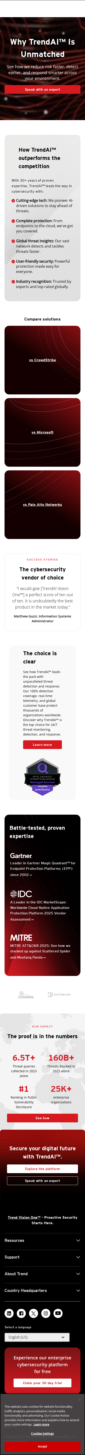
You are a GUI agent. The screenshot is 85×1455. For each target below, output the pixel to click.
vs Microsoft (42, 432)
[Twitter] (33, 1313)
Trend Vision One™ (24, 1217)
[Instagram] (45, 1313)
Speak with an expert (42, 89)
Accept (42, 1446)
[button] (37, 1337)
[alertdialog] (42, 1424)
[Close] (80, 1400)
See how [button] (42, 1118)
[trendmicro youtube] (58, 1313)
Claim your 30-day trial (38, 1382)
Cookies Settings (42, 1433)
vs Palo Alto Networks (42, 504)
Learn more (37, 743)
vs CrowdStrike (42, 360)
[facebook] (21, 1313)
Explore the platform (33, 1167)
